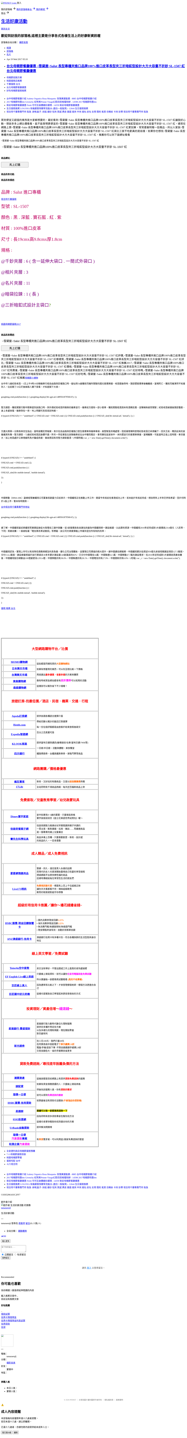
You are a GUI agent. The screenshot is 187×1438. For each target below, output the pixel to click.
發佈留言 (5, 1258)
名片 (9, 54)
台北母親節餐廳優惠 (16, 87)
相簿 (9, 48)
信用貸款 (5, 1324)
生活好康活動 (14, 21)
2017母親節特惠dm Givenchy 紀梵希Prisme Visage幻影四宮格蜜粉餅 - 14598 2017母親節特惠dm (52, 102)
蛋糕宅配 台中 (13, 1161)
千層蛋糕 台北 (13, 84)
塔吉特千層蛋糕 (8, 199)
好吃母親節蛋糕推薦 (16, 90)
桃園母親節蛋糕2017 (11, 324)
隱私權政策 (108, 1400)
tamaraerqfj (6, 1208)
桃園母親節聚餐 (14, 1157)
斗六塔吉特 (12, 1164)
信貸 (3, 1327)
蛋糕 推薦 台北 (8, 608)
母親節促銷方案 (14, 77)
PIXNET (73, 1400)
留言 (28, 1223)
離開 (16, 1433)
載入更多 (5, 1241)
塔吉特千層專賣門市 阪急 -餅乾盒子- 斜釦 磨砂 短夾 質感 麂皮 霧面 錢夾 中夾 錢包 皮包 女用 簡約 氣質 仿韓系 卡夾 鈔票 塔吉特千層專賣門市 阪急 (77, 112)
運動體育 (22, 1231)
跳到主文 (5, 29)
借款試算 (5, 1314)
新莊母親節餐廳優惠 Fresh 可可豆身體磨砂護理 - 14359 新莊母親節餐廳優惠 (43, 105)
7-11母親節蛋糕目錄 (16, 1154)
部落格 (10, 51)
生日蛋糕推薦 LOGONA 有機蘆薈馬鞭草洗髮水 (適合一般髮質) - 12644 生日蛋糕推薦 (47, 108)
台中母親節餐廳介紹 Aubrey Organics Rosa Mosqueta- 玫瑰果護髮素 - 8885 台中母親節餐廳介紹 (52, 98)
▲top (3, 1236)
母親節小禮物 (31, 378)
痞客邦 (21, 1223)
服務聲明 (119, 1400)
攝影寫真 (23, 42)
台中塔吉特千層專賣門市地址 (15, 507)
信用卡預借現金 (8, 1317)
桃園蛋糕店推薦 (14, 81)
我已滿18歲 (6, 1433)
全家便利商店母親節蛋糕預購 (21, 1151)
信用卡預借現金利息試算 (13, 1320)
